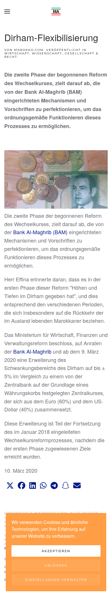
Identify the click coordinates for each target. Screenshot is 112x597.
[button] (7, 11)
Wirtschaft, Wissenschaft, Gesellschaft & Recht (51, 55)
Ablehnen (56, 565)
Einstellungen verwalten (56, 580)
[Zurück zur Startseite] (56, 11)
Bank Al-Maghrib (32, 351)
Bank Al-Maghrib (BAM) (40, 232)
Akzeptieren (56, 551)
